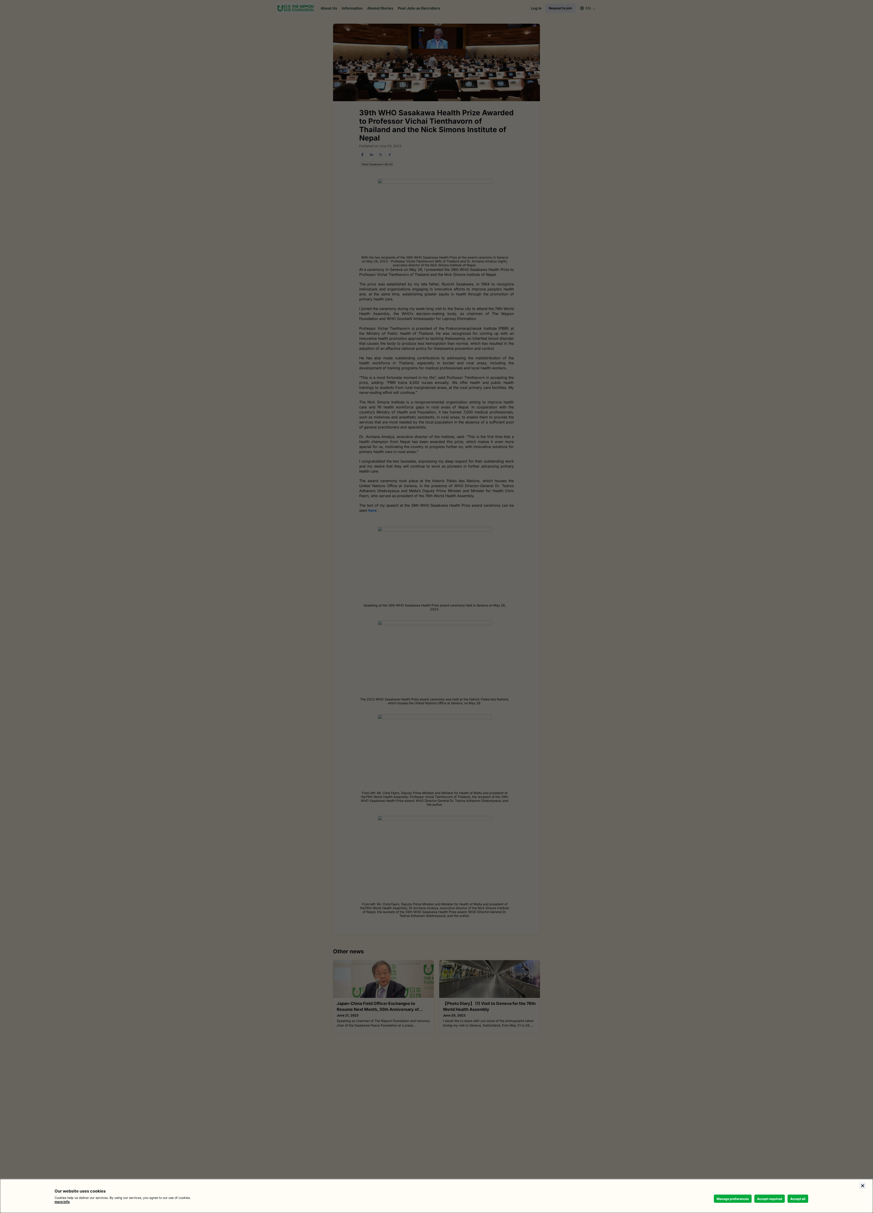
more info (62, 1201)
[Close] (862, 1186)
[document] (436, 1196)
